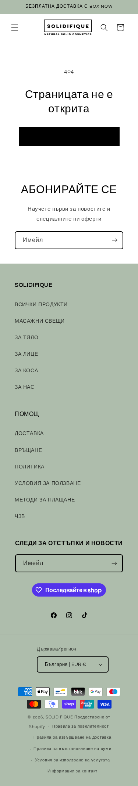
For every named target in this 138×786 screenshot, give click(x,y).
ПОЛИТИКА (30, 467)
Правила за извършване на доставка (72, 737)
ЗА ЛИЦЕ (26, 354)
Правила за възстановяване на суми (72, 748)
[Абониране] (114, 240)
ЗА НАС (25, 387)
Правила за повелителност (80, 726)
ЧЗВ (20, 516)
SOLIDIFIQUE (59, 717)
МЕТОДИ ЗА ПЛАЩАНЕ (45, 500)
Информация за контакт (72, 771)
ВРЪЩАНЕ (28, 450)
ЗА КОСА (26, 370)
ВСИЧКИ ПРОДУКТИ (41, 304)
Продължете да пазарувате (69, 136)
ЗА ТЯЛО (26, 337)
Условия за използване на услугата (72, 760)
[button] (15, 27)
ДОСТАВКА (29, 433)
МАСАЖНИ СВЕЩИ (40, 321)
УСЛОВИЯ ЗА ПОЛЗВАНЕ (48, 483)
